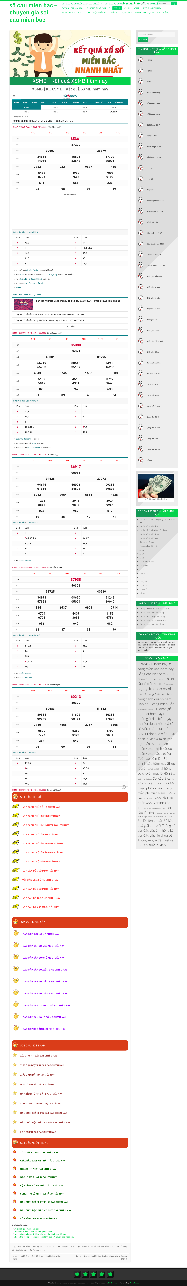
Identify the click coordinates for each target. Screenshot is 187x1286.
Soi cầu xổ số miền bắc (149, 526)
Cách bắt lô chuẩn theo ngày (149, 679)
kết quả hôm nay (153, 92)
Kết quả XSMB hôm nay (103, 1246)
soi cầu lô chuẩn (160, 808)
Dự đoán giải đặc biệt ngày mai (154, 718)
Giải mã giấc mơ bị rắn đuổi (27, 1229)
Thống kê (125, 12)
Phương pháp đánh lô (98, 8)
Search (143, 39)
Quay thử (154, 12)
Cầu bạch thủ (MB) (154, 233)
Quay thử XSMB (153, 416)
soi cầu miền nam (163, 813)
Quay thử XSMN (153, 427)
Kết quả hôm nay (152, 8)
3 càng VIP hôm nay (152, 664)
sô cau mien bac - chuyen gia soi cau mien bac (36, 1246)
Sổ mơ (166, 12)
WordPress (134, 1283)
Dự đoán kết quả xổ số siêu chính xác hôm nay (156, 728)
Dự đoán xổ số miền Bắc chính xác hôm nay (154, 758)
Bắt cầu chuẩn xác (72, 8)
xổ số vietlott (152, 135)
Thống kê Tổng (153, 352)
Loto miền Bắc (152, 384)
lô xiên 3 (166, 773)
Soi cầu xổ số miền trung (119, 3)
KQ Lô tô (139, 12)
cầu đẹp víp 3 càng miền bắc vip (153, 616)
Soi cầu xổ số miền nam (150, 3)
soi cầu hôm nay (149, 808)
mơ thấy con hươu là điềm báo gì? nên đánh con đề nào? (41, 1234)
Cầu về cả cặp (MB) (154, 254)
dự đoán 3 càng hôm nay (145, 709)
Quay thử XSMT (153, 438)
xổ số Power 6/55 (154, 157)
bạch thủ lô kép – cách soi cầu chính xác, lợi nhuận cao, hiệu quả (44, 1237)
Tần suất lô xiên (154, 845)
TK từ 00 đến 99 (153, 373)
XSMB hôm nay (120, 1246)
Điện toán (98, 12)
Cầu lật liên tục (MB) (155, 243)
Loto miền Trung (153, 406)
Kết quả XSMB (87, 1246)
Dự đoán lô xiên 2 (156, 733)
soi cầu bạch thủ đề (150, 799)
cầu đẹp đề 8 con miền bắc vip (152, 624)
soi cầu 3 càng (148, 779)
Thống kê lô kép (153, 308)
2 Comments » (39, 1250)
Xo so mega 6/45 (154, 146)
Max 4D (150, 179)
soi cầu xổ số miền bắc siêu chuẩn (81, 3)
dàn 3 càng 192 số (151, 694)
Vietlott (83, 12)
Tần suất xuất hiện (154, 362)
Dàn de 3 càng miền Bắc (156, 704)
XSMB (117, 8)
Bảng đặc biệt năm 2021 (156, 674)
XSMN (127, 8)
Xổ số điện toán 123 (155, 211)
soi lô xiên (168, 816)
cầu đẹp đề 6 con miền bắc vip (152, 612)
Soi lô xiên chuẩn (150, 820)
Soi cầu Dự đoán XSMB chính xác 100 (155, 803)
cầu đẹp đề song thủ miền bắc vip (153, 620)
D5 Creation (113, 1283)
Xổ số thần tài (152, 222)
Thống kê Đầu (152, 319)
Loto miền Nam (153, 395)
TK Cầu (112, 12)
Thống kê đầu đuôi (154, 276)
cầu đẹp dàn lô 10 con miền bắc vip (154, 608)
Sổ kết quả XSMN (154, 114)
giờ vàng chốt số (155, 769)
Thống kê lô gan (153, 287)
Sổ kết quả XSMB (153, 103)
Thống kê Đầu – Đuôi (155, 341)
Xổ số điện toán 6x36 (155, 200)
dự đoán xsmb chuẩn (153, 744)
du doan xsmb (160, 688)
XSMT (136, 8)
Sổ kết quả (67, 12)
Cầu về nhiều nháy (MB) (156, 265)
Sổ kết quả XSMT (153, 125)
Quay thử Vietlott (154, 449)
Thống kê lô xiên (153, 298)
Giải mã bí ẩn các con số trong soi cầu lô (33, 1231)
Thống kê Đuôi (153, 330)
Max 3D (150, 168)
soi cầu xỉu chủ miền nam (154, 817)
